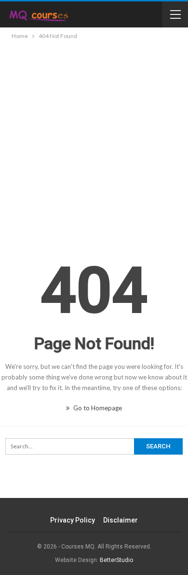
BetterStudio (116, 560)
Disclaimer (120, 520)
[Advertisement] (94, 140)
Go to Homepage (97, 408)
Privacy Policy (72, 520)
